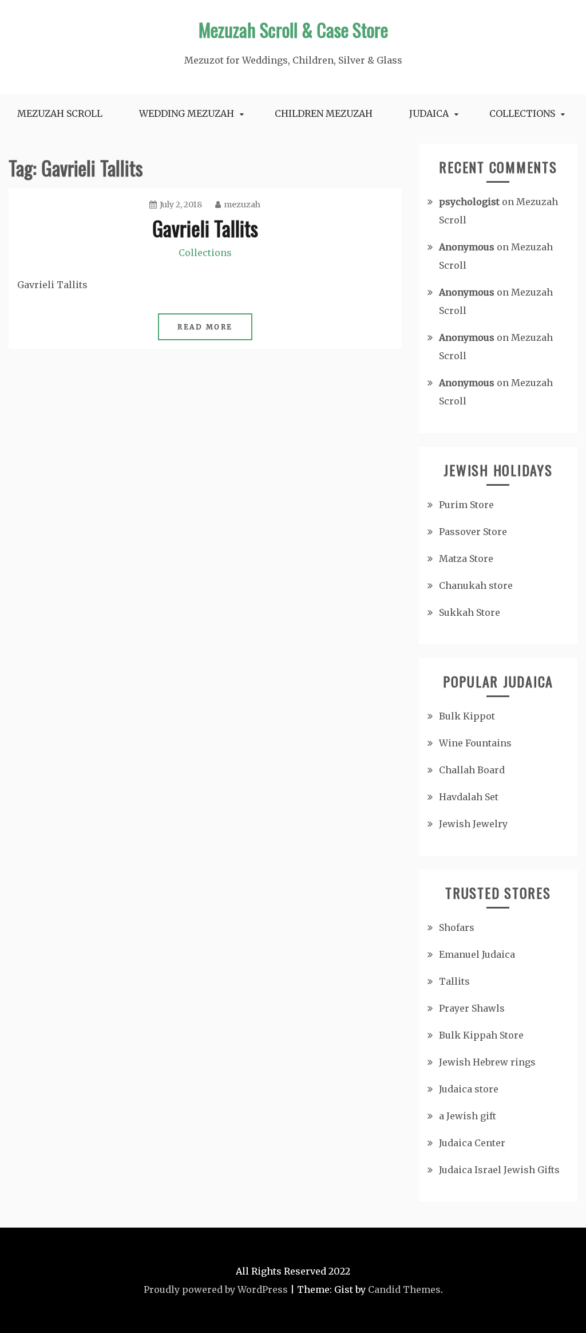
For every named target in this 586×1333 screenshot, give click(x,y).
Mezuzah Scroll (59, 113)
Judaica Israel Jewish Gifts (499, 1169)
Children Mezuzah (324, 113)
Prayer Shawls (472, 1008)
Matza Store (466, 558)
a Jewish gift (467, 1116)
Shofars (456, 927)
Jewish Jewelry (473, 823)
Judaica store (468, 1089)
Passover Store (473, 531)
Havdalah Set (468, 797)
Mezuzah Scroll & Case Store (293, 29)
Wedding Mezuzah (186, 113)
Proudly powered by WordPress (216, 1289)
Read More (205, 327)
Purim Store (466, 504)
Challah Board (472, 770)
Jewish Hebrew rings (487, 1062)
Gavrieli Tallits (205, 228)
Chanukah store (476, 585)
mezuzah (242, 204)
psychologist (469, 201)
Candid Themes (404, 1289)
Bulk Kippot (467, 716)
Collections (522, 113)
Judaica (429, 113)
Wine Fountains (475, 743)
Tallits (454, 981)
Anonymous (466, 247)
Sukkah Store (469, 612)
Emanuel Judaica (477, 954)
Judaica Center (472, 1143)
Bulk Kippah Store (481, 1035)
